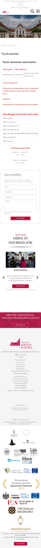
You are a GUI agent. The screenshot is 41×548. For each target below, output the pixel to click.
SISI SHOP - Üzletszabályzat (28, 422)
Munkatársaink (20, 366)
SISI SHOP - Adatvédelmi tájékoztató (20, 424)
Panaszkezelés (20, 364)
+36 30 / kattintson (24, 408)
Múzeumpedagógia (20, 385)
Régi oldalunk (20, 369)
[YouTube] (19, 7)
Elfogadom (20, 543)
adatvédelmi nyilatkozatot (15, 212)
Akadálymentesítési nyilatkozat (20, 371)
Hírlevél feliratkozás (20, 376)
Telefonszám (8, 196)
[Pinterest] (17, 7)
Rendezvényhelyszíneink (20, 379)
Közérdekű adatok (20, 360)
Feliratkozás (20, 325)
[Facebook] (12, 7)
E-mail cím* (7, 191)
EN (26, 7)
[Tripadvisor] (21, 7)
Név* (5, 186)
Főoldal (4, 45)
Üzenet (6, 201)
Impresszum (20, 362)
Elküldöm (20, 218)
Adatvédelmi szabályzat (11, 422)
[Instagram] (14, 7)
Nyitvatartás (20, 5)
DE (28, 7)
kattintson (24, 410)
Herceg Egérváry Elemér (20, 383)
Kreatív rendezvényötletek (20, 381)
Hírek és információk (20, 241)
